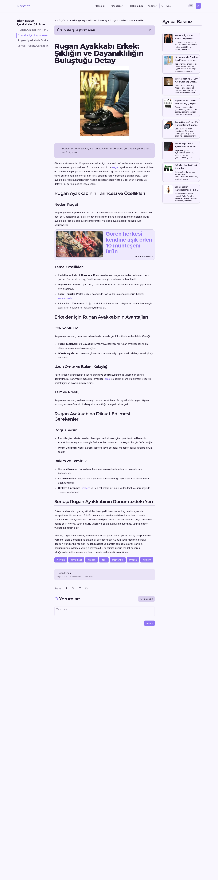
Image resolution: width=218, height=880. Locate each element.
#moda (133, 559)
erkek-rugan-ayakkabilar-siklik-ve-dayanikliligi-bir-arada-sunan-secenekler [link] (107, 20)
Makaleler (100, 6)
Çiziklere (85, 488)
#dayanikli (117, 559)
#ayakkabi (76, 559)
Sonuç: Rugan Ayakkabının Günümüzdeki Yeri (34, 45)
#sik (103, 559)
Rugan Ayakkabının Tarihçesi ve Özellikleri (34, 29)
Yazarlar (152, 6)
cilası (107, 378)
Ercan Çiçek (64, 573)
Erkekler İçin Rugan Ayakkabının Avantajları (34, 35)
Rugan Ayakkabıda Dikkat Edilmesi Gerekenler (34, 40)
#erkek (61, 559)
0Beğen (148, 599)
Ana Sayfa (59, 20)
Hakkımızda (136, 6)
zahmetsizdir (65, 298)
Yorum (149, 623)
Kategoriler (116, 6)
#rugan (92, 559)
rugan (115, 167)
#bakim (147, 559)
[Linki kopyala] (86, 588)
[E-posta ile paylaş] (79, 588)
